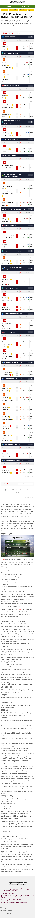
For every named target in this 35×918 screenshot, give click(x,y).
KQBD (9, 6)
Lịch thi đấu (26, 6)
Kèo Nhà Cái (13, 10)
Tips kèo (30, 10)
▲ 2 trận (30, 53)
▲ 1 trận (30, 36)
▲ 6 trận (30, 378)
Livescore (4, 10)
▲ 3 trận (30, 85)
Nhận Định (23, 10)
